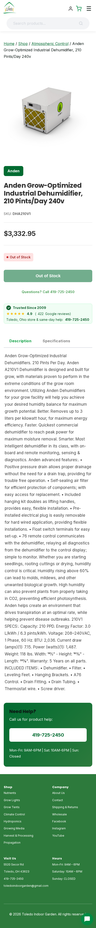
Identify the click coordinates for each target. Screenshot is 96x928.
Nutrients (10, 793)
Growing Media (14, 828)
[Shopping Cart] (79, 8)
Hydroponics (12, 821)
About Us (58, 793)
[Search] (82, 23)
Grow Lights (12, 800)
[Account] (70, 8)
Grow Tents (12, 807)
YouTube (58, 835)
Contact (57, 800)
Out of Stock (48, 276)
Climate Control (14, 814)
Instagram (59, 828)
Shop (23, 43)
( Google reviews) (38, 314)
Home (9, 43)
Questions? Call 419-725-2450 (48, 292)
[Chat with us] (87, 919)
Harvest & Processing (18, 835)
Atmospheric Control (50, 43)
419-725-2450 (77, 320)
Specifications (56, 341)
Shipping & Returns (65, 807)
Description (20, 341)
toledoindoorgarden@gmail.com (26, 885)
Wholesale (59, 814)
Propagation (12, 842)
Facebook (59, 821)
